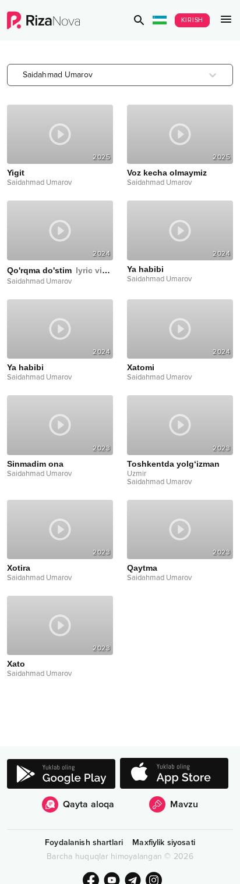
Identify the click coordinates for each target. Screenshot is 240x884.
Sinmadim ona (35, 463)
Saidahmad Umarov (39, 182)
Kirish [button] (192, 20)
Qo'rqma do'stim (60, 270)
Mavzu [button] (184, 804)
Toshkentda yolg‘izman (173, 463)
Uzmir (136, 474)
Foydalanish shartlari (84, 842)
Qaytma (142, 567)
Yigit (15, 172)
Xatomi (140, 367)
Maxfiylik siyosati (163, 842)
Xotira (18, 567)
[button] (139, 20)
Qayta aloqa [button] (89, 804)
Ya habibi (145, 269)
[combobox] (24, 75)
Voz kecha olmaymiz (167, 172)
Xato (16, 663)
